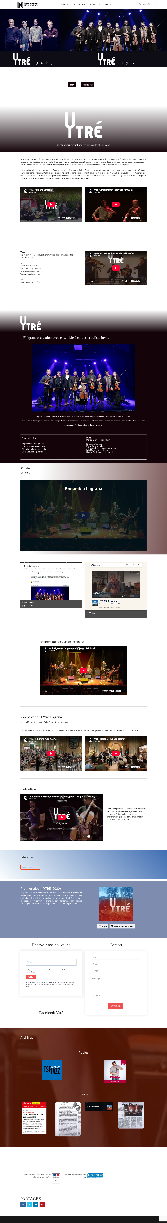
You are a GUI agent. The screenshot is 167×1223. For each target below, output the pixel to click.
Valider (31, 977)
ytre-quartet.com (29, 867)
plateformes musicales (123, 926)
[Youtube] (144, 4)
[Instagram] (149, 4)
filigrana (88, 84)
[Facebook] (140, 4)
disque (104, 926)
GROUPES (67, 4)
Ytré (72, 84)
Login (108, 4)
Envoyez (115, 1006)
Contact (81, 4)
